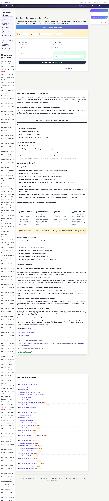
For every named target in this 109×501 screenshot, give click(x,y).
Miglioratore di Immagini (7, 346)
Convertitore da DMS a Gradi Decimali (7, 388)
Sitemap (51, 478)
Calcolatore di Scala (6, 146)
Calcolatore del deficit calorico (7, 266)
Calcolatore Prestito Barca (26, 453)
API (64, 478)
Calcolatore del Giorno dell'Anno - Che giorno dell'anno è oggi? (7, 125)
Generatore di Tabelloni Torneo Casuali (7, 449)
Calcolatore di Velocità (7, 207)
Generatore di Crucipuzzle (7, 149)
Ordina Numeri (5, 181)
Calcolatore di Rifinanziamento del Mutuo (30, 402)
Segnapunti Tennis (6, 213)
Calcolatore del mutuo (25, 397)
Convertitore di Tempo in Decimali (7, 290)
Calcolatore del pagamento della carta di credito (6, 49)
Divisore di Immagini (6, 205)
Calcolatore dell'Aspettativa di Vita (7, 274)
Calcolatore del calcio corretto (7, 226)
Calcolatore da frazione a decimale (7, 375)
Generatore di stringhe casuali (7, 175)
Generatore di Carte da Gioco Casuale (7, 111)
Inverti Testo (4, 130)
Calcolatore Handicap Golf (7, 386)
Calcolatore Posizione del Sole (7, 239)
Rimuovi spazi (5, 221)
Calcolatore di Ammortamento (27, 382)
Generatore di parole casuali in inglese (7, 82)
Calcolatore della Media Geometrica (7, 170)
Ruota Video (4, 234)
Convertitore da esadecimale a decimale (7, 133)
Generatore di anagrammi (7, 127)
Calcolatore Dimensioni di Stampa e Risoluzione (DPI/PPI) (7, 324)
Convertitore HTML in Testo (7, 258)
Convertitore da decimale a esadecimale (7, 210)
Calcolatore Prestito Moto (26, 458)
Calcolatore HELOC (24, 417)
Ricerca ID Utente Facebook (7, 165)
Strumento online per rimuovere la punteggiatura (7, 489)
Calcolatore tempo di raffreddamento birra (7, 178)
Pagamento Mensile (58, 42)
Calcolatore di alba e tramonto (7, 497)
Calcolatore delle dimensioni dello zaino (7, 495)
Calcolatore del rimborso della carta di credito (6, 44)
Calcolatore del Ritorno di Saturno (7, 351)
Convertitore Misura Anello (7, 282)
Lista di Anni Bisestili (6, 218)
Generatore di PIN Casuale (7, 372)
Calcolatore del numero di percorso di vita (7, 88)
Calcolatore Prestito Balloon (26, 443)
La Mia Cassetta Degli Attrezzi (98, 22)
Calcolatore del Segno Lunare (7, 229)
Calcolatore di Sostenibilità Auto (27, 461)
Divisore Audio (5, 167)
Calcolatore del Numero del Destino (7, 300)
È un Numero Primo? (6, 399)
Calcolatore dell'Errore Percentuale (7, 343)
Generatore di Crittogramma (7, 319)
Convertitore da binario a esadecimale (7, 436)
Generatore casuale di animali (7, 109)
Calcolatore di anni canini (7, 404)
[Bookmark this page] (99, 6)
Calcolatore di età (5, 383)
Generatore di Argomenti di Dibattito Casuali (7, 260)
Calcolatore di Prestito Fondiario (27, 451)
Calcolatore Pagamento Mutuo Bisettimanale (31, 435)
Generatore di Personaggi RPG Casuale (7, 242)
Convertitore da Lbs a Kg (7, 306)
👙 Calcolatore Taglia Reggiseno (7, 255)
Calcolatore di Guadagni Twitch (7, 189)
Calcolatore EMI (23, 389)
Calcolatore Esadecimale (7, 90)
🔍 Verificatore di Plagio (7, 298)
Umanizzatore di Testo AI (7, 425)
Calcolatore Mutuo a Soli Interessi (28, 445)
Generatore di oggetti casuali (7, 162)
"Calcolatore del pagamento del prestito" (29, 343)
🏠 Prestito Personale (23, 34)
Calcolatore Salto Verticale (7, 415)
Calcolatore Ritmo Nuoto (7, 431)
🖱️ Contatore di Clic (6, 340)
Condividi (88, 6)
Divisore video (5, 186)
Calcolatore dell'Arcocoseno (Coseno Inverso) (7, 359)
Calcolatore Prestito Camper (26, 456)
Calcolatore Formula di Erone (7, 327)
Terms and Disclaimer (71, 478)
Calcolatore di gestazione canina (7, 457)
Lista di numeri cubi (6, 481)
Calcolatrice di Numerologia (7, 308)
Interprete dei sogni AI (7, 479)
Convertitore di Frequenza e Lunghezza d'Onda (7, 330)
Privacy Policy (82, 478)
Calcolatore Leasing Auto (25, 422)
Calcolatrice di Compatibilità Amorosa (7, 64)
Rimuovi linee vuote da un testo (7, 151)
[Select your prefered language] (95, 6)
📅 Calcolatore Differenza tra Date (7, 410)
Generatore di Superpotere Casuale (7, 106)
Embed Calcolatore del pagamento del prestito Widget (76, 68)
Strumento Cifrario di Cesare (7, 487)
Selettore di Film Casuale (7, 114)
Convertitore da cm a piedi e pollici (7, 159)
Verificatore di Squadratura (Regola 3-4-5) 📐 (7, 332)
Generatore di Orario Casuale (7, 199)
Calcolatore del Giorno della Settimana (7, 335)
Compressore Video (6, 223)
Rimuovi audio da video (7, 423)
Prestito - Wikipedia (24, 335)
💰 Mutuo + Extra (57, 34)
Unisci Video (4, 183)
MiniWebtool (81, 343)
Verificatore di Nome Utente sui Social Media (7, 85)
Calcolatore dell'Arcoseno (7, 303)
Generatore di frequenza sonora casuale (7, 447)
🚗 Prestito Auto (34, 34)
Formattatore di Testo (7, 93)
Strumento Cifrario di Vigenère (7, 287)
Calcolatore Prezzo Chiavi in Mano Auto (29, 463)
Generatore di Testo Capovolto (7, 268)
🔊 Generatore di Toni (7, 394)
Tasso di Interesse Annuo (25, 51)
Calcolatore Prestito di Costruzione (28, 448)
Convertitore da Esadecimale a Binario (7, 471)
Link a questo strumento (97, 13)
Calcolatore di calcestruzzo (7, 455)
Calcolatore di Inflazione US (7, 362)
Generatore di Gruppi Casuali (7, 173)
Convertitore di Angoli (7, 441)
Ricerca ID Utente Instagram (7, 103)
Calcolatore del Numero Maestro (7, 492)
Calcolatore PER (5, 367)
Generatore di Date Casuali (7, 138)
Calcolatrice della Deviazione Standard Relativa (7, 433)
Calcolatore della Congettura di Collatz (7, 215)
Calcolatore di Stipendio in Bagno (7, 460)
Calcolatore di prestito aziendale (27, 407)
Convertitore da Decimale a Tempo (7, 202)
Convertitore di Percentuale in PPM (7, 356)
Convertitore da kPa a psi (7, 418)
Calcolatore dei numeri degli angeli (7, 61)
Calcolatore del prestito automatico (28, 384)
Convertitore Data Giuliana (7, 314)
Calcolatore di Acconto (25, 415)
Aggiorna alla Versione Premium (100, 17)
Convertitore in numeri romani (7, 250)
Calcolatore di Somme (7, 74)
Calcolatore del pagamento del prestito (29, 392)
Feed (56, 478)
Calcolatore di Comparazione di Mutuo (29, 400)
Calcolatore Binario (6, 154)
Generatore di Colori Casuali (7, 194)
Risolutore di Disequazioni (7, 396)
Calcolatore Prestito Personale (27, 410)
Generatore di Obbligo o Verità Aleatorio (7, 157)
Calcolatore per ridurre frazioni (7, 135)
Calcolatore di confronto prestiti (27, 466)
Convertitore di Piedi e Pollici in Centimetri (7, 98)
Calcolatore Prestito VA (25, 430)
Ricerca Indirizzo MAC (7, 197)
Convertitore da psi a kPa (7, 420)
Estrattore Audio (5, 141)
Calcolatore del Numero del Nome (7, 143)
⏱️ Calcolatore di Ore (6, 191)
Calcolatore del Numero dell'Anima (7, 119)
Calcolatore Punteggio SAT (7, 465)
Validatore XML (5, 245)
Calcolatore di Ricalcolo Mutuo (27, 428)
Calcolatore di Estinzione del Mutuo (28, 412)
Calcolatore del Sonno (7, 263)
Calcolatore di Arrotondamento (7, 428)
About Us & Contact (52, 480)
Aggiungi (81, 6)
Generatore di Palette (6, 322)
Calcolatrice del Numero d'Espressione (7, 348)
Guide (60, 478)
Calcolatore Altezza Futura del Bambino (7, 402)
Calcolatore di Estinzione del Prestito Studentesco (32, 405)
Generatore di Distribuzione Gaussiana (7, 370)
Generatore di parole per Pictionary (7, 476)
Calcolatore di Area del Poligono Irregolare (7, 354)
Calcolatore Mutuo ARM (25, 433)
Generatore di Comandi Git (7, 444)
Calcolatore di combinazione (7, 237)
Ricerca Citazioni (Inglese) (7, 77)
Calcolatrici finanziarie (7, 6)
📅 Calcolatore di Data (7, 72)
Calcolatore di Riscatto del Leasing (28, 468)
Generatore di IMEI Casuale (7, 473)
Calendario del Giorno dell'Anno (7, 279)
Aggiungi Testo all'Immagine (7, 452)
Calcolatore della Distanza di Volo (7, 380)
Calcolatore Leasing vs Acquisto (27, 425)
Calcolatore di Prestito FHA (26, 420)
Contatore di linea (6, 311)
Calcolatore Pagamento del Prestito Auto (30, 387)
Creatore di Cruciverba (7, 276)
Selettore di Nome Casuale (7, 484)
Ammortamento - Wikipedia (26, 332)
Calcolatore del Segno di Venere (7, 271)
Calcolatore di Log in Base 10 (7, 407)
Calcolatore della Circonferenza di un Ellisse (7, 378)
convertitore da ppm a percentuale (7, 439)
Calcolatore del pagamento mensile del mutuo (31, 394)
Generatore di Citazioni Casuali (7, 101)
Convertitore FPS (5, 231)
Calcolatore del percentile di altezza (7, 117)
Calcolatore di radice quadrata (7, 247)
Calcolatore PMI (23, 438)
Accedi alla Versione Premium (98, 20)
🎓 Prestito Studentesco (46, 34)
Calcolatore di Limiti (6, 364)
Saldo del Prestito (23, 42)
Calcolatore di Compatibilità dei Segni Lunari (7, 66)
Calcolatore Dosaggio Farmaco (7, 412)
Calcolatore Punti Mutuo (25, 440)
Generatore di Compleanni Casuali (7, 316)
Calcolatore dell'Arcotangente (7, 338)
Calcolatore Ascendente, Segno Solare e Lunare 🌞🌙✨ (7, 69)
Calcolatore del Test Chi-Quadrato (7, 295)
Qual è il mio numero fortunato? (7, 95)
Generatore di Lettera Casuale (7, 391)
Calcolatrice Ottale (6, 463)
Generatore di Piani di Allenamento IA (7, 284)
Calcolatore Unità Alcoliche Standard (7, 468)
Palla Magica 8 (5, 122)
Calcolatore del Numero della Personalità (7, 292)
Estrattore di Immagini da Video (7, 80)
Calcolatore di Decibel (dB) (7, 253)
